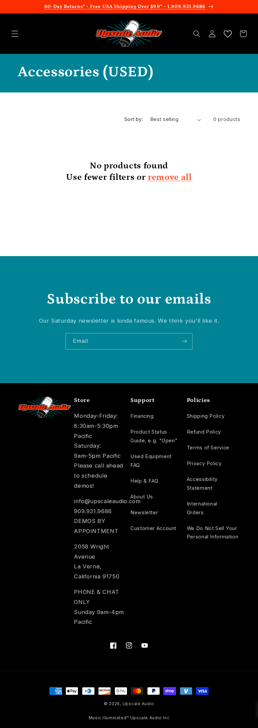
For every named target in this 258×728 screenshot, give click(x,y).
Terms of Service (208, 448)
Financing (142, 416)
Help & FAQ (144, 481)
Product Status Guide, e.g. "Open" (153, 436)
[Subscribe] (184, 341)
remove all (170, 177)
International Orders (202, 508)
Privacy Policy (204, 463)
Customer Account (153, 528)
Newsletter (144, 513)
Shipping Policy (205, 416)
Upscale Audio (139, 703)
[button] (15, 33)
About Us (141, 497)
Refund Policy (204, 432)
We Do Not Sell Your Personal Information (213, 532)
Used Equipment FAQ (151, 460)
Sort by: (133, 119)
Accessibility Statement (202, 483)
